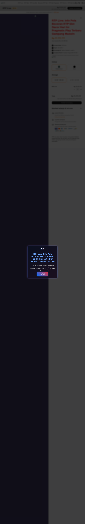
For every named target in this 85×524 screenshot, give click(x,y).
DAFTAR (42, 274)
